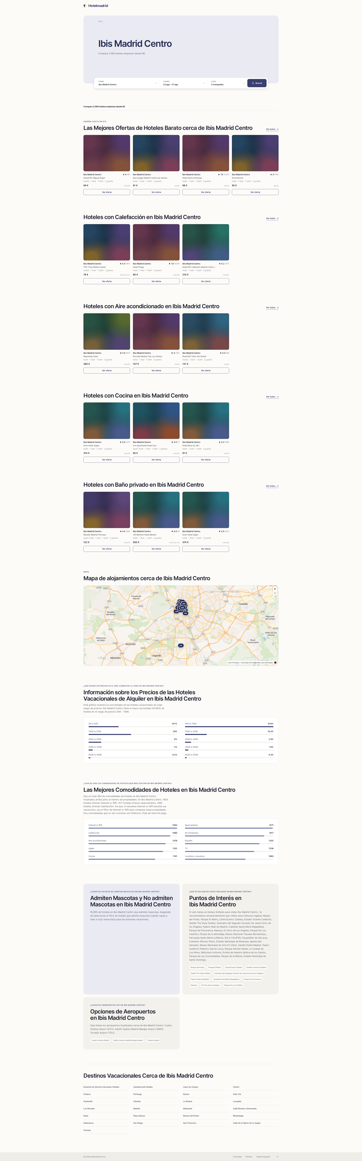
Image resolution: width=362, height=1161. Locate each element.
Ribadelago (238, 1116)
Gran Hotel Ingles (91, 445)
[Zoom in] (275, 589)
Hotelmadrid (98, 6)
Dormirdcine (237, 178)
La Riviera (187, 1101)
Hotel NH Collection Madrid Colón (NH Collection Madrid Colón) (211, 267)
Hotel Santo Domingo (192, 178)
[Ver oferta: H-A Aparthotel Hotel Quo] (156, 420)
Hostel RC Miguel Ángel (94, 178)
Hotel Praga (138, 267)
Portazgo (137, 1094)
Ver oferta (107, 192)
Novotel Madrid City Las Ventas (147, 356)
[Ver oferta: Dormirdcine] (255, 153)
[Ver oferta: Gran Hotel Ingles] (106, 420)
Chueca (86, 1094)
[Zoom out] (275, 593)
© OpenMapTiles (246, 662)
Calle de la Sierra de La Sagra (246, 1123)
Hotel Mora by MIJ (190, 445)
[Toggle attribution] (275, 662)
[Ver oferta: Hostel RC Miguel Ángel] (106, 153)
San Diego (138, 1123)
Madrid (136, 1108)
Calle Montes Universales (245, 1108)
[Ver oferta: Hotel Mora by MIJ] (205, 420)
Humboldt (87, 1101)
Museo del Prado (191, 1116)
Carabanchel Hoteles (143, 1087)
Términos (248, 1157)
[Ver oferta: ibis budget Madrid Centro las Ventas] (156, 153)
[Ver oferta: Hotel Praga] (156, 242)
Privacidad (237, 1157)
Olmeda (137, 1101)
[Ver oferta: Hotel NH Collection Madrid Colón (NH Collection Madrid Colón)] (205, 242)
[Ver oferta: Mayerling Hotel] (106, 331)
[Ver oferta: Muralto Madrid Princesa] (106, 510)
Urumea (87, 1130)
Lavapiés (237, 1101)
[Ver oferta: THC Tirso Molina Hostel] (106, 242)
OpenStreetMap (267, 662)
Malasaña (187, 1108)
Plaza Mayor (139, 1116)
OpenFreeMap (233, 662)
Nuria (85, 1116)
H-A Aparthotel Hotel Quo (144, 445)
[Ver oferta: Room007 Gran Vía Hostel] (205, 331)
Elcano (186, 1094)
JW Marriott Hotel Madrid (144, 534)
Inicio (100, 21)
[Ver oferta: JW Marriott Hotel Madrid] (156, 510)
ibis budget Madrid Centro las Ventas (150, 178)
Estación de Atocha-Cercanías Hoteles (101, 1087)
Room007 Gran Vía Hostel (194, 356)
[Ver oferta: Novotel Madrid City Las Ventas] (156, 331)
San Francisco (189, 1123)
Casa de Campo (190, 1087)
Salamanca (88, 1123)
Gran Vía (237, 1094)
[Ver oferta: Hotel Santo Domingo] (205, 153)
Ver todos (272, 129)
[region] (181, 625)
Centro (236, 1087)
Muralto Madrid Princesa (94, 534)
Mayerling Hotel (90, 356)
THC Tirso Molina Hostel (94, 267)
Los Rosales (89, 1108)
